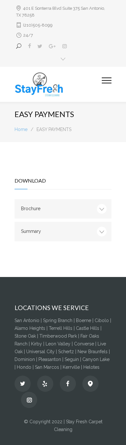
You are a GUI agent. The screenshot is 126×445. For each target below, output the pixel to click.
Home (21, 129)
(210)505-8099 (38, 25)
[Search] (20, 46)
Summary (31, 231)
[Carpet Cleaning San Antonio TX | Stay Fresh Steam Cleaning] (58, 84)
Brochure (30, 208)
